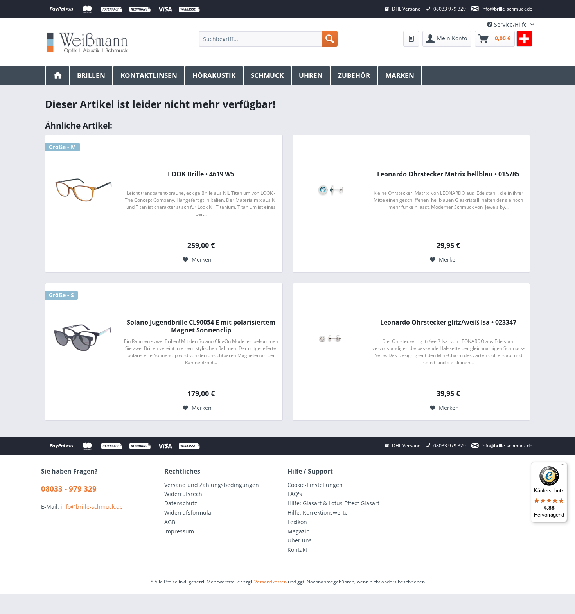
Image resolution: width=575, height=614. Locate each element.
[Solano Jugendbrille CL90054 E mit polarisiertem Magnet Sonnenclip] (82, 338)
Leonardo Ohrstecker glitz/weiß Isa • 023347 (448, 322)
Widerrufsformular (189, 512)
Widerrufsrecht (184, 493)
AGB (169, 522)
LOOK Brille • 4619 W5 (201, 174)
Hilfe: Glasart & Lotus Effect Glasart (333, 503)
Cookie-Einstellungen (315, 484)
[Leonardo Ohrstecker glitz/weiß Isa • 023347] (330, 338)
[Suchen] (330, 39)
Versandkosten (270, 581)
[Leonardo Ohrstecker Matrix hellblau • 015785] (330, 190)
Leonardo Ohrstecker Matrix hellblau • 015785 (448, 174)
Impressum (179, 531)
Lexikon (297, 522)
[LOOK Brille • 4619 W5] (82, 190)
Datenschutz (180, 503)
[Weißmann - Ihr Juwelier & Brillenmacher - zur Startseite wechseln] (87, 42)
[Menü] (562, 466)
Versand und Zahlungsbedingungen (211, 484)
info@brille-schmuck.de (92, 506)
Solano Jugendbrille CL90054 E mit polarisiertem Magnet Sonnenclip (201, 326)
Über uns (300, 540)
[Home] (57, 75)
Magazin (299, 531)
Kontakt (297, 549)
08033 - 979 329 (69, 489)
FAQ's (295, 493)
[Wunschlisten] (411, 39)
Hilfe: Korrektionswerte (318, 512)
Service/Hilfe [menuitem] (510, 24)
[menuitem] (268, 39)
